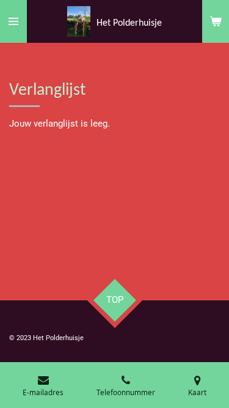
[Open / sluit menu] (13, 21)
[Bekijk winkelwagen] (215, 21)
